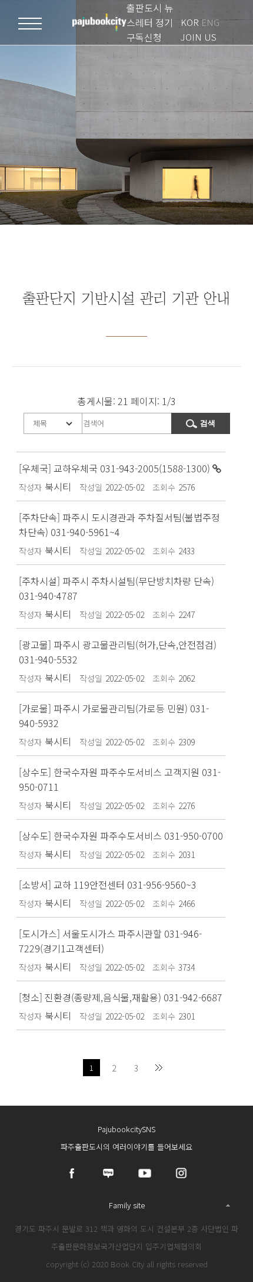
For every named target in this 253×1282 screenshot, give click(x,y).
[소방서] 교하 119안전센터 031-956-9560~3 (108, 884)
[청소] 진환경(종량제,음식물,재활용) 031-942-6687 (120, 997)
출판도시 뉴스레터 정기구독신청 (149, 22)
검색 (207, 423)
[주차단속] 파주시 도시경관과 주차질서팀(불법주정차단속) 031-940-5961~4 (119, 524)
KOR (190, 22)
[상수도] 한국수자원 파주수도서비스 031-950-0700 (121, 836)
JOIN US (199, 37)
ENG (210, 22)
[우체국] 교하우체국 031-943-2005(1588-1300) (115, 468)
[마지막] (158, 1067)
